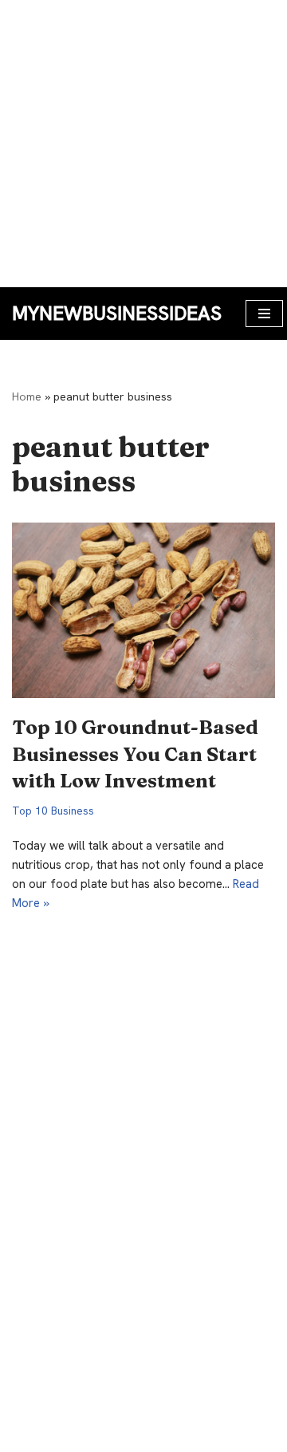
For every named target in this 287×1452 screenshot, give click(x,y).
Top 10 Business (53, 810)
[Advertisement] (143, 143)
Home (26, 396)
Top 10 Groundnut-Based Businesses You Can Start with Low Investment (135, 754)
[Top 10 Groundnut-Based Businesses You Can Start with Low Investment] (143, 610)
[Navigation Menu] (264, 313)
